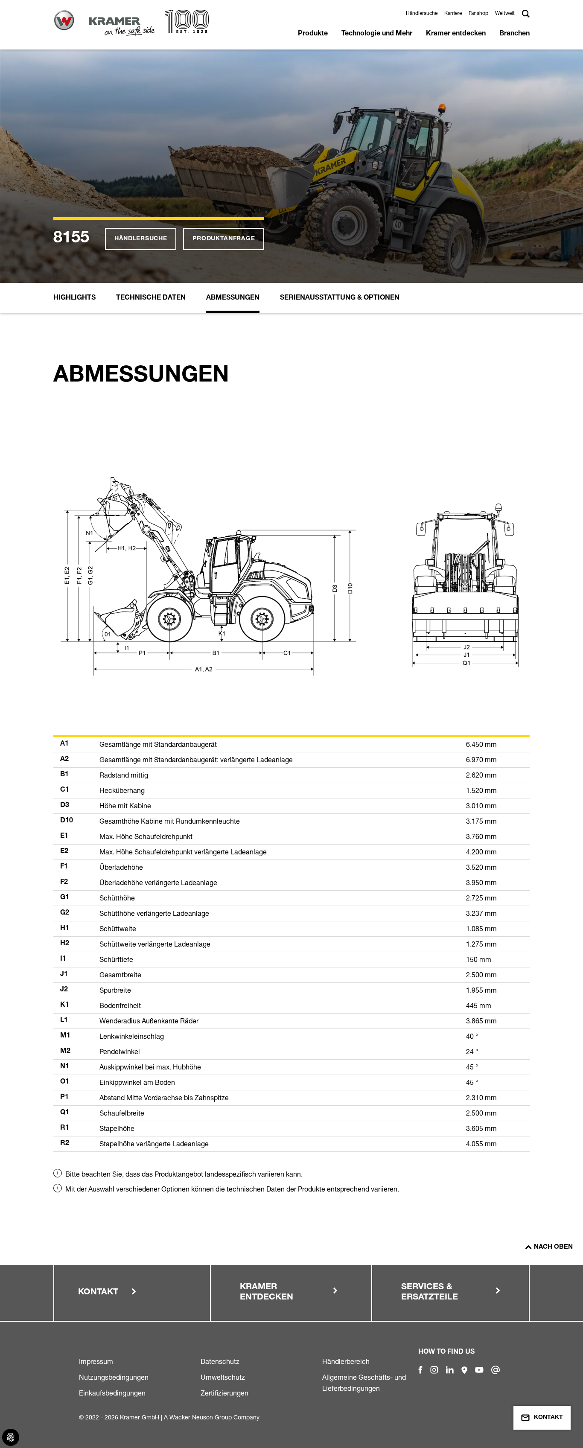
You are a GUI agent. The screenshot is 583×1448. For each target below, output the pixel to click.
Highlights (74, 298)
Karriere (453, 13)
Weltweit (505, 13)
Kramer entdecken (456, 34)
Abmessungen (232, 298)
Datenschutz (220, 1361)
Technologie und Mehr (376, 34)
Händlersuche (421, 13)
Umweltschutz (223, 1377)
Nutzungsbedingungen (114, 1377)
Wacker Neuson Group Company (214, 1417)
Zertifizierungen (224, 1393)
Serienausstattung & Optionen (339, 298)
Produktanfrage (223, 239)
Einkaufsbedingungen (112, 1393)
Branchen (514, 34)
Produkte (313, 34)
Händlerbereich (346, 1361)
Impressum (96, 1361)
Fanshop (478, 13)
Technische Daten (151, 298)
